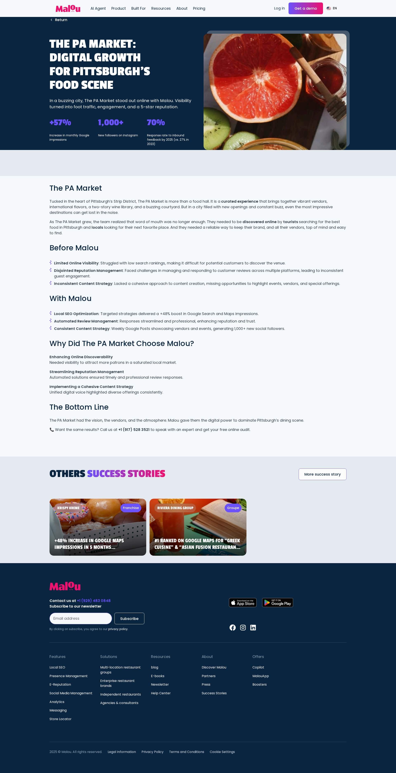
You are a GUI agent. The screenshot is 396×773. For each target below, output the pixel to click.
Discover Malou (214, 667)
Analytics (57, 701)
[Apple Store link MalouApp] (242, 602)
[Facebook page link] (232, 627)
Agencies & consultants (119, 702)
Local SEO (57, 667)
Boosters (259, 684)
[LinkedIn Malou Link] (253, 627)
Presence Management (69, 676)
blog (154, 667)
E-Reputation (60, 684)
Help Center (161, 693)
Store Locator (60, 719)
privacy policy (118, 629)
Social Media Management (71, 693)
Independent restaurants (120, 694)
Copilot (258, 667)
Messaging (58, 710)
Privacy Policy (152, 751)
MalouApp (260, 676)
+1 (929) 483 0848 (93, 600)
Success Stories (214, 693)
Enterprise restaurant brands (117, 683)
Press (206, 684)
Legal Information (122, 751)
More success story (322, 474)
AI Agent (98, 8)
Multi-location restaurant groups (120, 670)
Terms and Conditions (186, 751)
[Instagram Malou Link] (243, 627)
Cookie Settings (222, 751)
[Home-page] (138, 586)
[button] (118, 8)
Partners (209, 676)
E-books (157, 676)
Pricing (199, 8)
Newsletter (160, 684)
